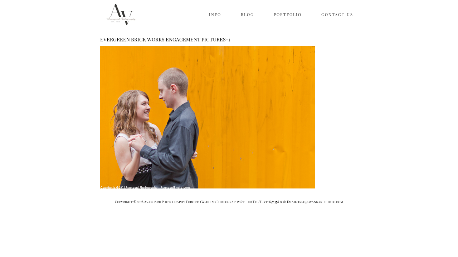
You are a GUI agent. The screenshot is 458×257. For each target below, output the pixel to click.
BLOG (247, 14)
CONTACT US (337, 14)
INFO (215, 14)
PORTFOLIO (288, 14)
